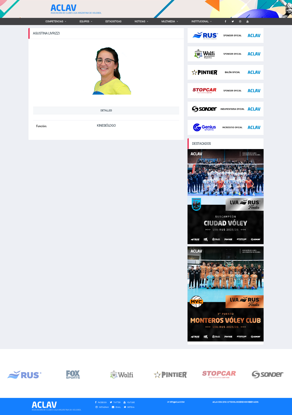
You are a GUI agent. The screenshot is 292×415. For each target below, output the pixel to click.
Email (118, 407)
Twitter (117, 402)
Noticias (140, 21)
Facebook (102, 402)
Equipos (84, 21)
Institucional (200, 21)
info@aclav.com (177, 402)
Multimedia (168, 21)
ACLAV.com (217, 402)
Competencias (54, 21)
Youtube (131, 402)
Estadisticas (113, 21)
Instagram (104, 407)
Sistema (132, 407)
